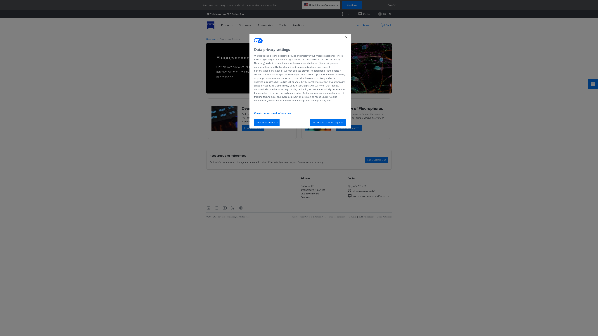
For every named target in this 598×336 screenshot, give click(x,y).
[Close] (346, 37)
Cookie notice (262, 112)
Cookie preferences (267, 122)
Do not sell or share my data (328, 122)
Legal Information (281, 112)
